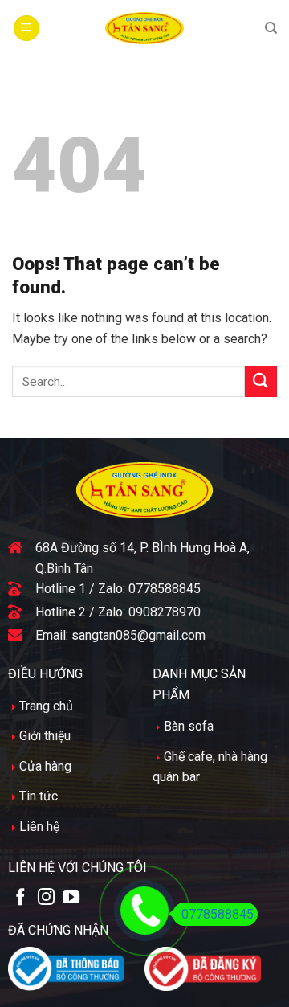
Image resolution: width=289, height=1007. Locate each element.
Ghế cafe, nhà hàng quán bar (210, 767)
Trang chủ (46, 706)
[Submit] (261, 381)
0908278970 (164, 612)
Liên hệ (39, 826)
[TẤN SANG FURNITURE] (144, 28)
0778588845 (164, 588)
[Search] (271, 28)
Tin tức (38, 796)
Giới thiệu (45, 735)
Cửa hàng (45, 766)
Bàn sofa (189, 726)
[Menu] (26, 28)
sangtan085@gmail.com (138, 635)
